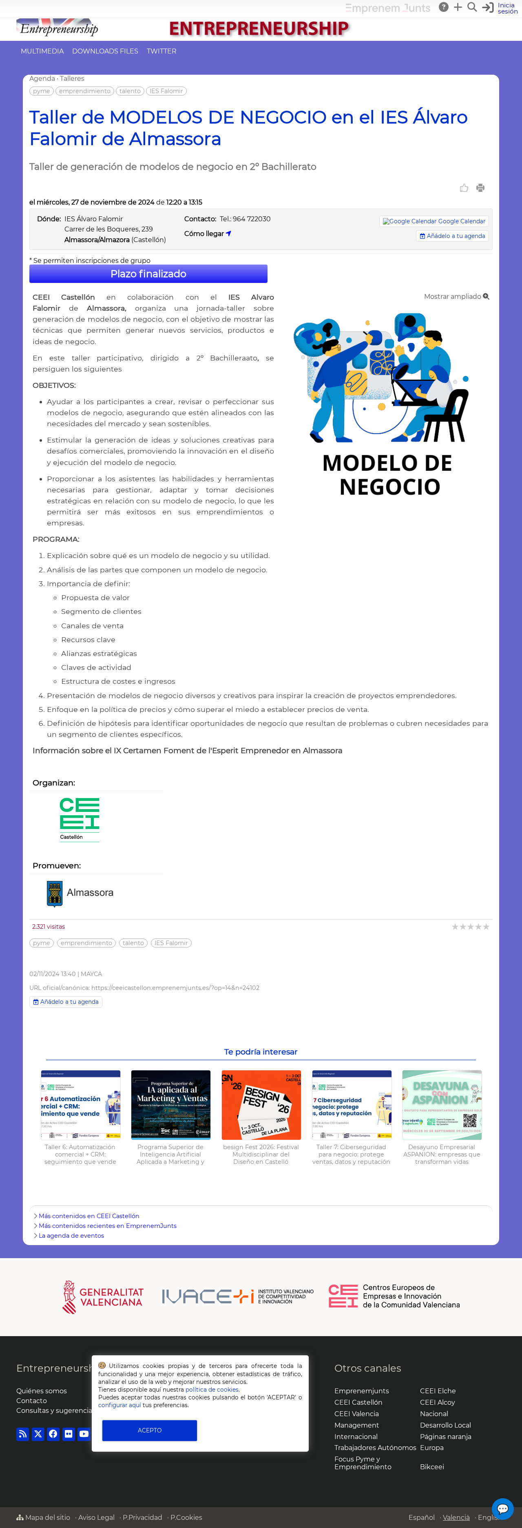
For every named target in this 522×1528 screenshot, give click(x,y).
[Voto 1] (456, 926)
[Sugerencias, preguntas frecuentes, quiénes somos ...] (444, 7)
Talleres (72, 78)
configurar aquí (119, 1405)
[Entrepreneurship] (261, 37)
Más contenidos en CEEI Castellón (89, 1216)
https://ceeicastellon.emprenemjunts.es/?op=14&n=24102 (175, 988)
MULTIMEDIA (42, 51)
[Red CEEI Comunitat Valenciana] (394, 1306)
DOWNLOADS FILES (105, 51)
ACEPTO (149, 1430)
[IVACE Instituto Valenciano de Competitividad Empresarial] (188, 1297)
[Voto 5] (487, 926)
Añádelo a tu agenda (455, 236)
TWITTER (162, 51)
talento (130, 91)
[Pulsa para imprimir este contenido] (480, 188)
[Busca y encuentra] (472, 7)
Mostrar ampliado (453, 296)
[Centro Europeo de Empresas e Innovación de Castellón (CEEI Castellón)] (79, 821)
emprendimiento (85, 91)
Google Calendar (461, 221)
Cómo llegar (205, 234)
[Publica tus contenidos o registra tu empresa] (458, 7)
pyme (41, 91)
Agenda (42, 78)
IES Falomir (166, 91)
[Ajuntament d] (79, 895)
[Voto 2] (463, 926)
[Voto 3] (471, 926)
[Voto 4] (479, 926)
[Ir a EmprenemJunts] (388, 12)
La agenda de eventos (71, 1235)
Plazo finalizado (148, 274)
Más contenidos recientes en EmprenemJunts (108, 1226)
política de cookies (212, 1389)
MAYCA (91, 974)
